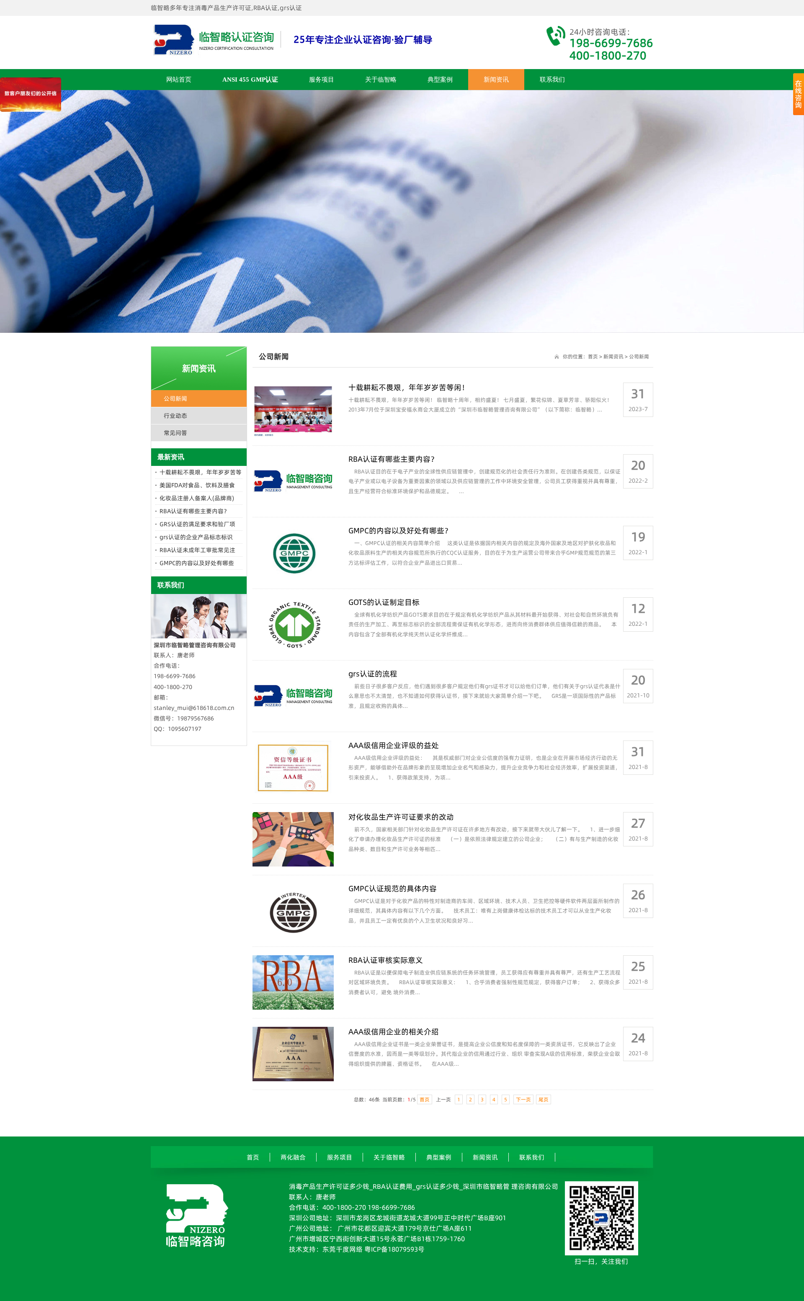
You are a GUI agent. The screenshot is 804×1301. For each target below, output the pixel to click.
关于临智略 (381, 79)
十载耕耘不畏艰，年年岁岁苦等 (201, 472)
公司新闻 (175, 398)
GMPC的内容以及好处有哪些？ (400, 530)
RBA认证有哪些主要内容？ (194, 511)
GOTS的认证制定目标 (384, 602)
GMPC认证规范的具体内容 (392, 888)
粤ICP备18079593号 (394, 1249)
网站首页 (178, 79)
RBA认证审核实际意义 (385, 960)
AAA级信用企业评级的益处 (393, 745)
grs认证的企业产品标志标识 (196, 537)
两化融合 (293, 1157)
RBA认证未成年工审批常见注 (197, 550)
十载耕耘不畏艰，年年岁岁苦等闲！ (408, 387)
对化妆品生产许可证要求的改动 (401, 817)
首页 (593, 356)
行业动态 (175, 415)
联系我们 (552, 79)
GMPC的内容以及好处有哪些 (197, 563)
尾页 (544, 1099)
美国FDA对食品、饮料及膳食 (197, 485)
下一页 (523, 1099)
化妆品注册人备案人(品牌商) (197, 498)
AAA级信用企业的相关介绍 (393, 1031)
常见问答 (175, 433)
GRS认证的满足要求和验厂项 (197, 524)
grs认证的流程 (372, 673)
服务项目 (321, 79)
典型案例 (440, 79)
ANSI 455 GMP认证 (250, 79)
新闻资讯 (496, 79)
